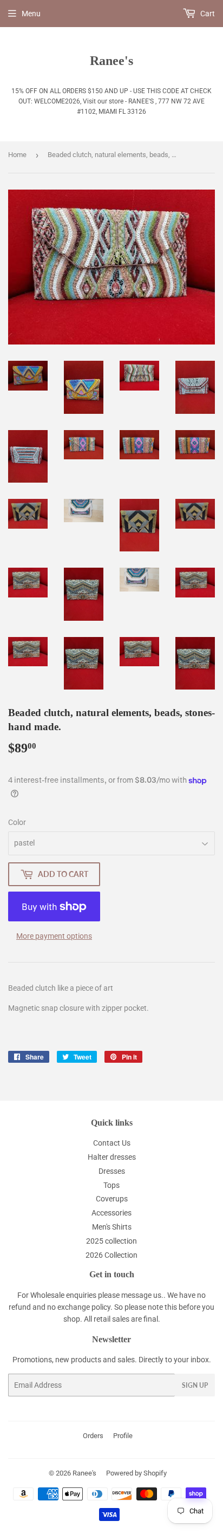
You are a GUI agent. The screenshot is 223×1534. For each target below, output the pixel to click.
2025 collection (111, 1241)
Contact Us (111, 1143)
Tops (111, 1185)
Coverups (112, 1198)
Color (17, 822)
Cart (207, 13)
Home (17, 155)
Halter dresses (112, 1157)
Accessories (111, 1212)
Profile (123, 1436)
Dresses (112, 1171)
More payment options (54, 936)
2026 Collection (111, 1255)
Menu (31, 13)
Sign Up (195, 1385)
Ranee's (111, 60)
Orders (93, 1436)
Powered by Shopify (136, 1473)
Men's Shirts (112, 1227)
